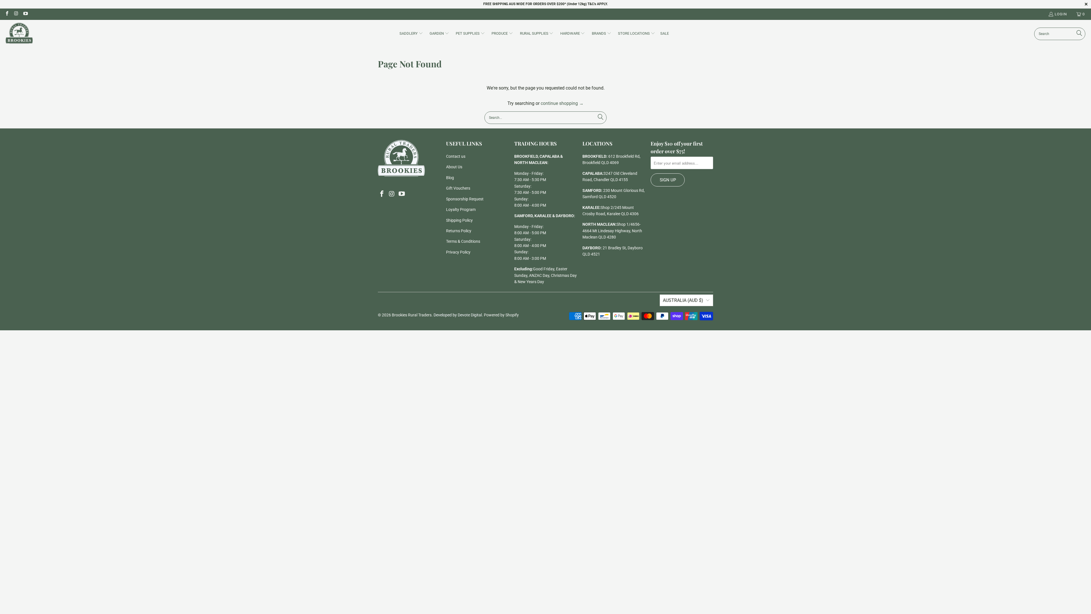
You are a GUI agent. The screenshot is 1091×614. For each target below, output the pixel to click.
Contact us (455, 156)
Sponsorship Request (465, 199)
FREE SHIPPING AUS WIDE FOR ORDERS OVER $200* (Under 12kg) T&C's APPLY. (545, 4)
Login (1061, 14)
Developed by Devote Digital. (458, 315)
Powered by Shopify (501, 315)
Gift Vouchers (458, 188)
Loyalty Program (461, 209)
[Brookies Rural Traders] (19, 34)
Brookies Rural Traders (412, 315)
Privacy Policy (458, 252)
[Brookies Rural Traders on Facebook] (6, 14)
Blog (450, 177)
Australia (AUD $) (683, 300)
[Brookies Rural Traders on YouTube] (25, 14)
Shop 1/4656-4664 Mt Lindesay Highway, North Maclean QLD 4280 (612, 230)
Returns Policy (458, 231)
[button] (411, 33)
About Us (454, 167)
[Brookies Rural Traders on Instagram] (15, 14)
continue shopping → (562, 103)
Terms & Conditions (463, 241)
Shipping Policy (459, 220)
